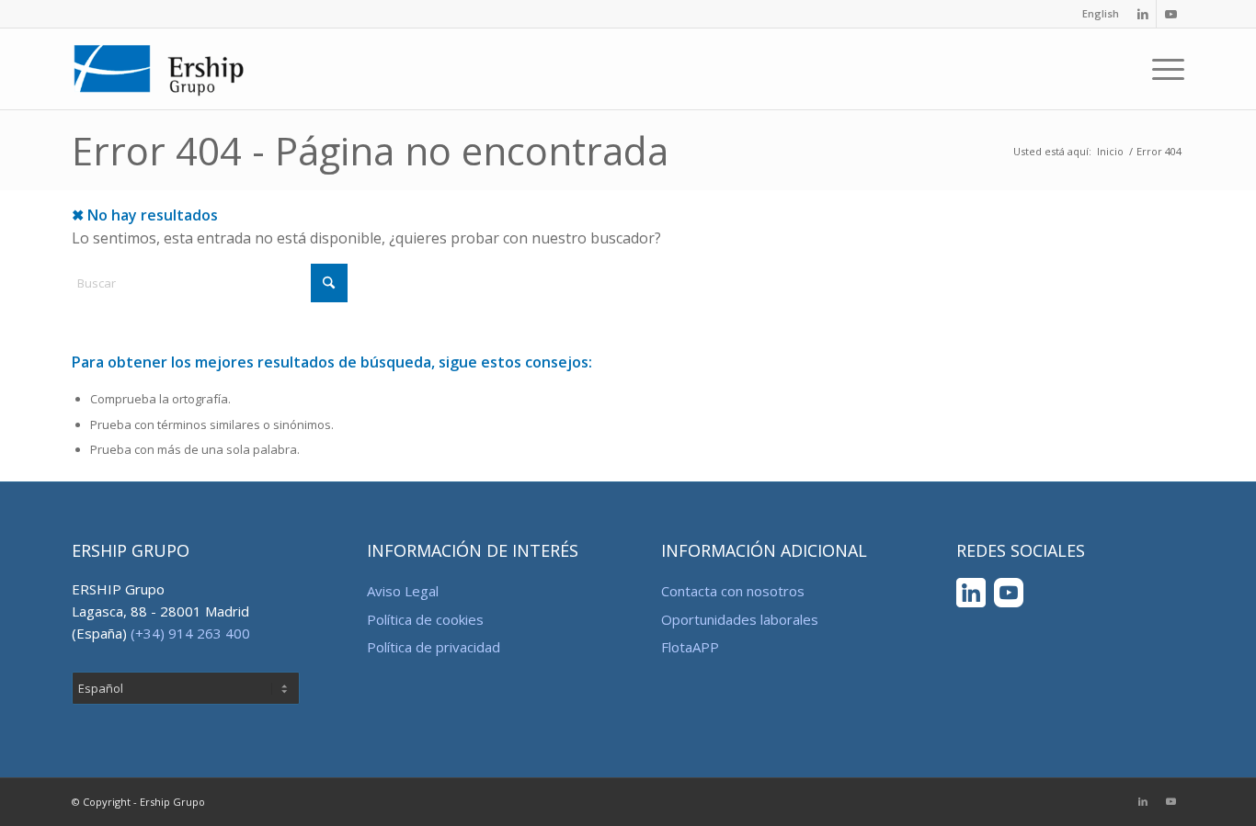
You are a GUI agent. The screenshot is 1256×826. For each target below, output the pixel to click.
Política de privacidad (433, 647)
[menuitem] (1096, 13)
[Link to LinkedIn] (1142, 14)
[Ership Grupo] (159, 68)
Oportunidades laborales (739, 619)
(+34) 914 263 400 (190, 633)
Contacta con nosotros (733, 591)
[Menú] (1162, 68)
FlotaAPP (690, 647)
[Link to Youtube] (1170, 14)
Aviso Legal (403, 591)
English (1100, 13)
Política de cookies (425, 619)
